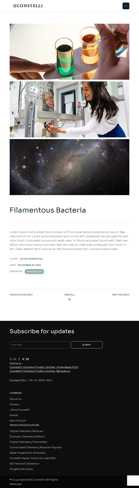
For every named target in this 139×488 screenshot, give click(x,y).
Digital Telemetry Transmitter (28, 441)
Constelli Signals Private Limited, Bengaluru (40, 371)
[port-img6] (69, 109)
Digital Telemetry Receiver (26, 431)
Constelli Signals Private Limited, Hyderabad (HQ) (44, 367)
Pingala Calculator (21, 469)
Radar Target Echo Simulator (28, 452)
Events (14, 415)
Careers (14, 404)
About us (15, 399)
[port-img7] (69, 52)
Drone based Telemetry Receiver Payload (36, 447)
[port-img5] (69, 167)
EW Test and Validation (24, 463)
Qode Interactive (31, 259)
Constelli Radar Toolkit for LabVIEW (32, 458)
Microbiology (34, 271)
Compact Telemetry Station (27, 436)
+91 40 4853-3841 (40, 380)
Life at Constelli (20, 409)
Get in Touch (18, 420)
